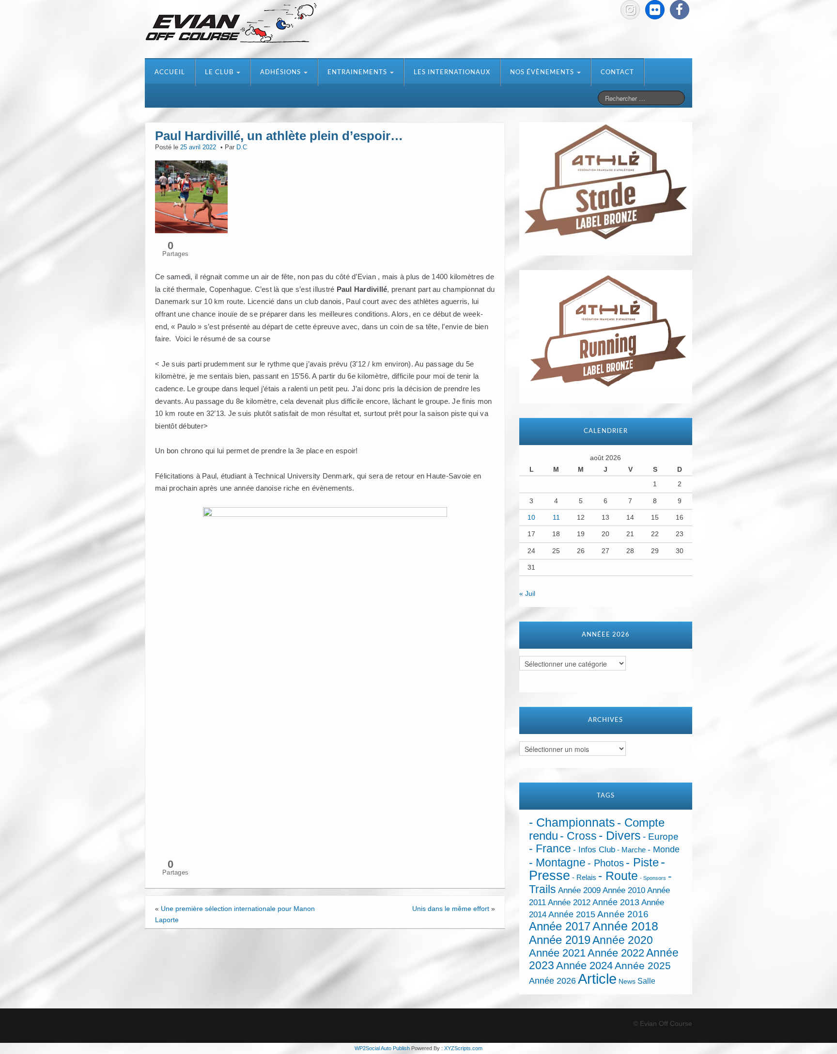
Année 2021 (557, 953)
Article (597, 979)
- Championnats (572, 822)
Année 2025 (643, 966)
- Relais (584, 877)
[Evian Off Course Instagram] (630, 9)
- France (550, 849)
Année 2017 (559, 926)
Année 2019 (559, 939)
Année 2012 (569, 902)
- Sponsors (653, 878)
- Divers (620, 835)
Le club (220, 72)
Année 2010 (624, 890)
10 (531, 517)
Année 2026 (552, 981)
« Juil (527, 593)
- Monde (664, 849)
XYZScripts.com (463, 1048)
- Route (618, 875)
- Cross (578, 836)
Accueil (170, 72)
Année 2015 (571, 914)
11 (556, 517)
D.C (241, 147)
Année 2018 (625, 926)
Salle (646, 980)
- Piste (642, 862)
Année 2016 (623, 914)
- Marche (631, 850)
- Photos (606, 863)
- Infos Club (594, 849)
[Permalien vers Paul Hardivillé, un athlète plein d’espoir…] (191, 196)
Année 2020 (622, 940)
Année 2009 (579, 890)
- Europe (661, 836)
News (627, 981)
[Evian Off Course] (231, 24)
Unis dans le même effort (450, 908)
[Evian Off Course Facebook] (679, 9)
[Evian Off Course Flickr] (655, 9)
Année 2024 (584, 965)
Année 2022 (616, 953)
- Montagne (557, 863)
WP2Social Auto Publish (382, 1048)
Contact (617, 72)
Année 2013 (615, 902)
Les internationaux (452, 72)
